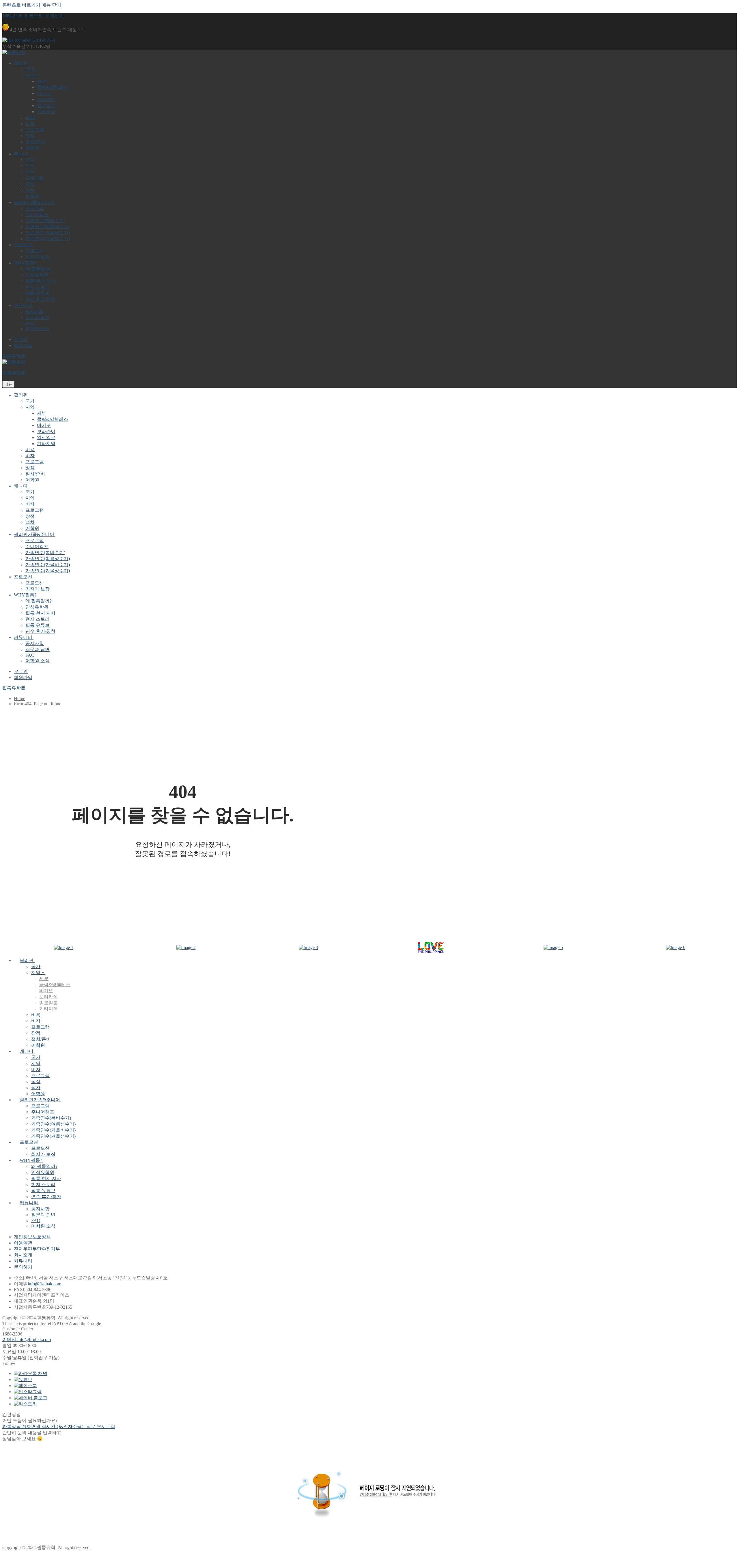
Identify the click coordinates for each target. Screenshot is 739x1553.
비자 (35, 1021)
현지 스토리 (43, 1184)
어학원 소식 (43, 1226)
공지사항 (40, 1208)
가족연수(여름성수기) (53, 1123)
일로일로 (48, 1002)
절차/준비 (41, 1039)
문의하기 (54, 15)
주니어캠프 (42, 1111)
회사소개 (23, 1254)
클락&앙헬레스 (54, 984)
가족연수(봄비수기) (51, 1117)
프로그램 (40, 1027)
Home (19, 698)
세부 (43, 978)
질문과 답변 (43, 1214)
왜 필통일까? (44, 1166)
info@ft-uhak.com (44, 1283)
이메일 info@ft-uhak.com (26, 1339)
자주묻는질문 (82, 1426)
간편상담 (11, 1414)
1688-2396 (12, 15)
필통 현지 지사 (46, 1178)
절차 (35, 1087)
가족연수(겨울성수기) (53, 1136)
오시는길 (106, 1426)
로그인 (21, 339)
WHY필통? (31, 1160)
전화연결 (32, 1426)
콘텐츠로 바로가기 (21, 5)
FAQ (35, 1220)
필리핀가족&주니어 (40, 1099)
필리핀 (26, 960)
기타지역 (48, 1008)
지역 (35, 1063)
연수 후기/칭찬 (46, 1196)
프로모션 (29, 1142)
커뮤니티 (29, 1202)
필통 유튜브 (43, 1190)
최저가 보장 (43, 1154)
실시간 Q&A (55, 1426)
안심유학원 (42, 1172)
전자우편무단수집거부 (37, 1248)
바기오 (46, 990)
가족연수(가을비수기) (53, 1130)
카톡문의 (33, 15)
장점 (35, 1033)
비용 (35, 1014)
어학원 (38, 1045)
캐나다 (26, 1051)
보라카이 (48, 996)
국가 (35, 966)
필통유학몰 (13, 356)
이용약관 (23, 1242)
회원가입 (23, 345)
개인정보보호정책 (32, 1236)
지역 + (37, 972)
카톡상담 (12, 1426)
